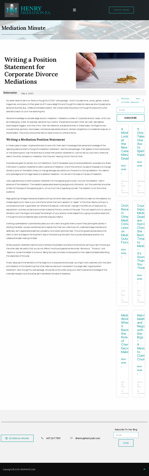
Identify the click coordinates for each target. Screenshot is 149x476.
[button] (74, 10)
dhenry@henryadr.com (87, 438)
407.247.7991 (53, 438)
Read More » (123, 169)
